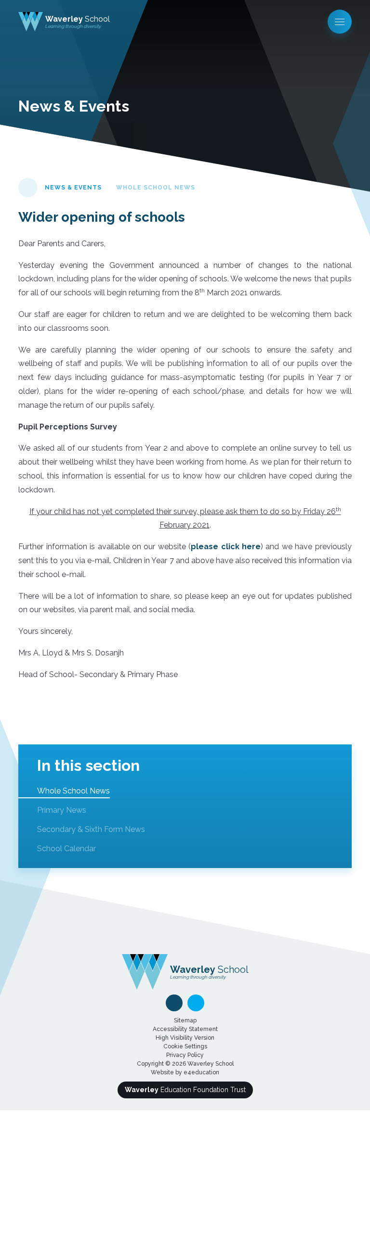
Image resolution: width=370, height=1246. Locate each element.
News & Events (73, 187)
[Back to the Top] (174, 1002)
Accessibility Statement (185, 1029)
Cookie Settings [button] (185, 1046)
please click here (226, 546)
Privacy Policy (185, 1055)
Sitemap (185, 1020)
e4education (201, 1072)
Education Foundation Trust (185, 1090)
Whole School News (155, 187)
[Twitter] (195, 1002)
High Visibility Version (185, 1037)
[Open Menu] (340, 22)
